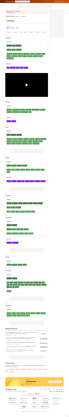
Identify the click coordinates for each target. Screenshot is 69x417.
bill (24, 282)
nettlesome (31, 381)
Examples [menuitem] (17, 16)
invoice (30, 284)
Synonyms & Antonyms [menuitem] (10, 16)
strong (22, 67)
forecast (30, 203)
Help (53, 389)
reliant (14, 45)
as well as (23, 109)
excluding (9, 121)
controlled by (26, 53)
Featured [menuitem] (32, 1)
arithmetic (9, 203)
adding (13, 169)
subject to (24, 56)
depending (32, 53)
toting (28, 315)
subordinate (19, 49)
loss (23, 181)
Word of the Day (29, 379)
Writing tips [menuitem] (45, 1)
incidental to (38, 53)
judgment (35, 203)
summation (25, 165)
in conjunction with (35, 109)
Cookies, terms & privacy (59, 389)
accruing (8, 169)
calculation (9, 225)
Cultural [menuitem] (40, 1)
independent (12, 67)
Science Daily (9, 335)
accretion (9, 165)
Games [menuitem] (36, 1)
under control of (10, 58)
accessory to (9, 53)
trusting (40, 56)
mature (17, 67)
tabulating (38, 169)
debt (8, 284)
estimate (20, 203)
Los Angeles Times (10, 340)
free (8, 67)
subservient (30, 56)
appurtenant (20, 53)
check (31, 282)
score (34, 284)
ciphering (13, 211)
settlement (38, 284)
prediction (40, 203)
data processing (15, 233)
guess (22, 229)
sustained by (35, 56)
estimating (21, 233)
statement (44, 284)
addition (15, 282)
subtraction (37, 181)
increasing (28, 169)
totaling (42, 169)
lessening (19, 181)
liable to (43, 53)
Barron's (8, 347)
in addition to (28, 109)
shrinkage (32, 181)
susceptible (19, 45)
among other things (16, 109)
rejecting (13, 121)
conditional (9, 45)
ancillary (14, 53)
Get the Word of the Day (55, 381)
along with (9, 109)
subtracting (28, 211)
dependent (30, 369)
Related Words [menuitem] (23, 16)
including (39, 369)
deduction (14, 181)
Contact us (49, 389)
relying (19, 56)
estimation (25, 203)
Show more (44, 32)
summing (32, 169)
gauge (18, 229)
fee (18, 284)
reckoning (9, 49)
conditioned (31, 138)
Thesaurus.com (9, 1)
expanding (22, 169)
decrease (9, 181)
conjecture (9, 242)
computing (14, 165)
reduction (27, 181)
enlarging (17, 169)
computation (14, 203)
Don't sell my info (44, 411)
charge (27, 282)
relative (13, 49)
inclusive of (43, 109)
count (14, 12)
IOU (8, 282)
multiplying (22, 211)
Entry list (41, 389)
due (11, 284)
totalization (12, 371)
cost (40, 282)
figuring (8, 207)
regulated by (14, 56)
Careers (45, 389)
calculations (18, 369)
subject (8, 143)
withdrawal (43, 181)
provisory (9, 56)
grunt (26, 284)
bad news (9, 291)
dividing (17, 211)
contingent (37, 138)
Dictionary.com (59, 1)
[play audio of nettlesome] (26, 383)
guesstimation (15, 242)
